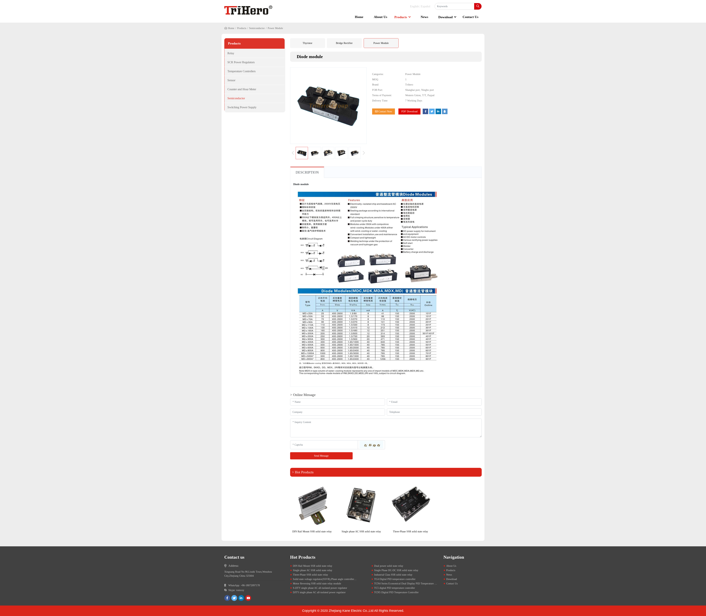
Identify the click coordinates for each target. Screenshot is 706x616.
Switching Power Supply (241, 107)
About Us (380, 17)
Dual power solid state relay (388, 566)
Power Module (381, 43)
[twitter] (234, 598)
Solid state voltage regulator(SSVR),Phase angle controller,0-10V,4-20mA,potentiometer (339, 579)
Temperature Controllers (241, 71)
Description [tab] (307, 172)
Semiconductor (257, 28)
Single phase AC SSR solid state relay (361, 531)
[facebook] (227, 598)
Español (425, 6)
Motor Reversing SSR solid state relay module (317, 583)
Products (400, 17)
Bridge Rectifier (344, 43)
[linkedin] (241, 598)
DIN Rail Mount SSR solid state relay (312, 531)
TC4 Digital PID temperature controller (395, 579)
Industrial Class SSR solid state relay (393, 574)
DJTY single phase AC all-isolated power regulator (319, 592)
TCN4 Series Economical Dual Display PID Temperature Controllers (410, 583)
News (424, 17)
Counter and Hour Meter (241, 89)
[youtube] (248, 598)
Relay (230, 53)
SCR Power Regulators (241, 62)
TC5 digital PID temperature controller (394, 588)
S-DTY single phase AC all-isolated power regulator (320, 588)
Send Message (321, 455)
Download (445, 17)
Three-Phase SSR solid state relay (410, 531)
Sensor (231, 80)
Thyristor (307, 43)
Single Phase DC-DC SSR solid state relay (396, 570)
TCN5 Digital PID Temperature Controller (396, 592)
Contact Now (385, 111)
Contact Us (470, 17)
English (414, 6)
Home (359, 17)
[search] (478, 6)
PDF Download (409, 111)
